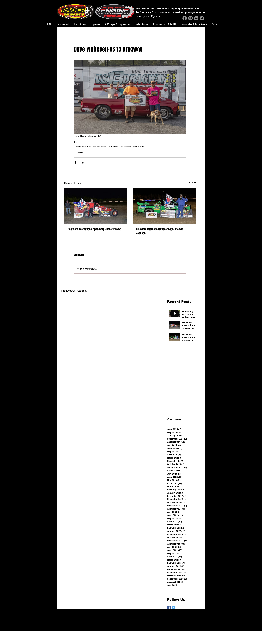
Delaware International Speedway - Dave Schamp (94, 229)
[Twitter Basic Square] (173, 607)
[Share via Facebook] (75, 162)
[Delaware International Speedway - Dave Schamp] (95, 206)
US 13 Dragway (126, 146)
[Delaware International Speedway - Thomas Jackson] (164, 206)
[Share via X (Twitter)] (82, 162)
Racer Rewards (113, 146)
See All (192, 182)
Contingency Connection (82, 146)
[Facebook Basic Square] (169, 607)
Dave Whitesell (138, 146)
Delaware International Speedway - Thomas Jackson (159, 231)
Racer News (80, 152)
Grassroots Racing (99, 146)
